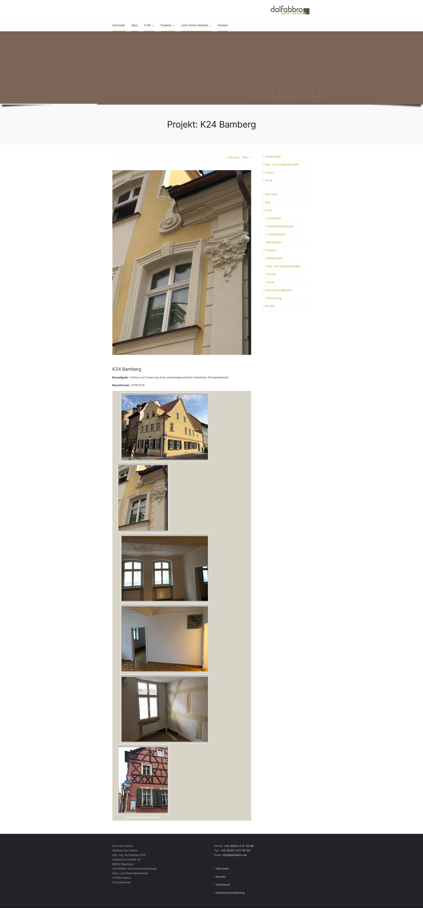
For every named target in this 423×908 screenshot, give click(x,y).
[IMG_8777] (143, 464)
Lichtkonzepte (276, 234)
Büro (268, 202)
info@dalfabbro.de (235, 855)
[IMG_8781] (165, 394)
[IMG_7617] (165, 535)
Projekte (270, 250)
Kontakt (270, 306)
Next (245, 157)
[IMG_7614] (165, 605)
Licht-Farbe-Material (278, 290)
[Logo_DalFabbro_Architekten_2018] (290, 5)
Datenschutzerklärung (230, 892)
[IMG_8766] (143, 746)
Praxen (269, 172)
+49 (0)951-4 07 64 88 (239, 846)
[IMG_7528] (165, 676)
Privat (268, 180)
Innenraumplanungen (280, 226)
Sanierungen (273, 156)
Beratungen (274, 242)
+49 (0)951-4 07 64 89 (235, 850)
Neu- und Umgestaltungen (282, 164)
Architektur (274, 218)
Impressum (223, 884)
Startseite (271, 194)
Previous (233, 157)
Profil (268, 210)
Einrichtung (274, 298)
